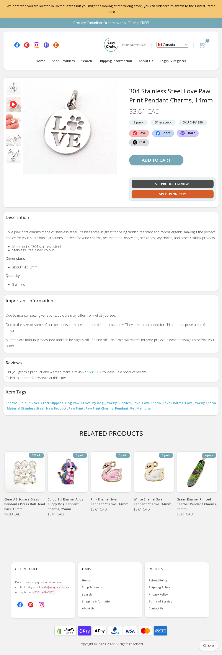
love (136, 403)
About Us (146, 61)
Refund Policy (158, 580)
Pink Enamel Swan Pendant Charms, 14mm (109, 501)
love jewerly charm (200, 403)
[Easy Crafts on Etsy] (56, 44)
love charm (151, 403)
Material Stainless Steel (25, 408)
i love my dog (92, 403)
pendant (121, 408)
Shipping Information (115, 61)
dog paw (72, 403)
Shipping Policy (159, 587)
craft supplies (52, 403)
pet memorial (141, 408)
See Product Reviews (172, 184)
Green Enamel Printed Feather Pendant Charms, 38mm (197, 504)
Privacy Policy (158, 594)
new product (56, 408)
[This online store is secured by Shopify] (65, 630)
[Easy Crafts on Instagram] (36, 44)
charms (12, 403)
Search (86, 61)
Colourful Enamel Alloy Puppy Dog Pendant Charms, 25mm (65, 504)
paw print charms (99, 408)
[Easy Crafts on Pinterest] (27, 44)
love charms (173, 403)
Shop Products (63, 61)
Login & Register (173, 61)
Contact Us (156, 608)
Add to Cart (156, 160)
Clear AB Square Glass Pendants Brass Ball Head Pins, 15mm (24, 504)
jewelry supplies (118, 403)
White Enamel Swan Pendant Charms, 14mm (152, 501)
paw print (76, 408)
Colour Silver (29, 403)
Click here (94, 372)
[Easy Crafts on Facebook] (17, 44)
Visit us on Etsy (172, 194)
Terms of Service (160, 601)
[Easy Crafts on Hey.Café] (46, 44)
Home (40, 61)
